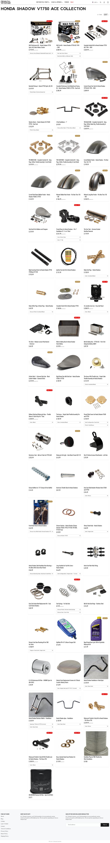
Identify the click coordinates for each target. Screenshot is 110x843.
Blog (2, 819)
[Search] (100, 2)
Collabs (3, 821)
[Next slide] (50, 32)
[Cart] (108, 2)
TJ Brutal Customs (57, 841)
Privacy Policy (4, 831)
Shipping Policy (5, 836)
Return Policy (4, 833)
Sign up (105, 824)
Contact (3, 826)
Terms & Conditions (6, 828)
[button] (106, 15)
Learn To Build (4, 824)
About (2, 816)
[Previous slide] (31, 32)
